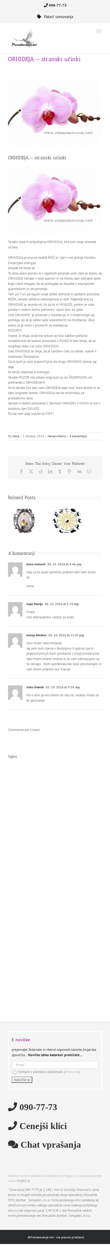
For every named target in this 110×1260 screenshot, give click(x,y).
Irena (15, 436)
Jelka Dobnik (35, 687)
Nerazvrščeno (57, 436)
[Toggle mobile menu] (99, 31)
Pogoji (68, 1176)
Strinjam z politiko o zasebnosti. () (48, 1072)
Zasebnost (54, 1176)
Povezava (72, 1072)
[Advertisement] (55, 829)
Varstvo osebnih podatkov (26, 1176)
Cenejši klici (42, 1125)
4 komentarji (78, 436)
